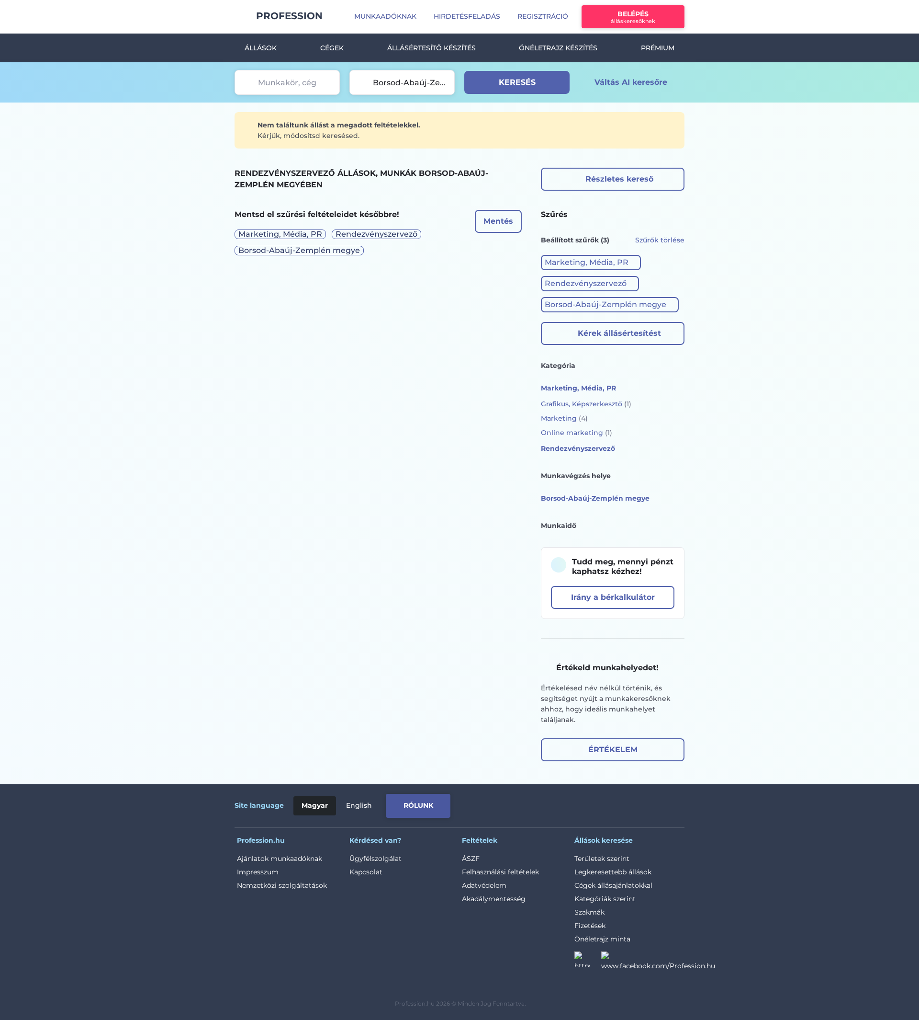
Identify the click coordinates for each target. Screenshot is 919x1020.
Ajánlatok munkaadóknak (279, 858)
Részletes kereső (619, 178)
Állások (261, 48)
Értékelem (613, 749)
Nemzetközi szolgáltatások (282, 885)
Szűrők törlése (659, 240)
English (359, 805)
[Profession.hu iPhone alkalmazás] (561, 804)
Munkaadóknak (385, 16)
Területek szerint (601, 858)
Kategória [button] (558, 365)
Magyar (315, 805)
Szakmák (589, 912)
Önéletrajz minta (602, 939)
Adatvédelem (484, 885)
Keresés (517, 82)
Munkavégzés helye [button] (576, 475)
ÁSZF (471, 858)
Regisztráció (542, 16)
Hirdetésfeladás (467, 16)
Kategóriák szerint (605, 898)
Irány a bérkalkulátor (613, 597)
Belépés (633, 17)
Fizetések (589, 925)
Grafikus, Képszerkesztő (586, 404)
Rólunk (418, 805)
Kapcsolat (365, 872)
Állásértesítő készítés (431, 48)
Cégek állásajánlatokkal (613, 885)
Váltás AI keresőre (630, 82)
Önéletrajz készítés (558, 48)
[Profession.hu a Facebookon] (658, 962)
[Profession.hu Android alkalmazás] (641, 804)
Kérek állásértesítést (619, 333)
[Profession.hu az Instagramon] (587, 962)
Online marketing (576, 432)
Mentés (498, 221)
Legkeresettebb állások (612, 872)
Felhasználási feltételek (500, 872)
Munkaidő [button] (558, 525)
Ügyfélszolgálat (375, 858)
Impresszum (258, 872)
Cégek (332, 48)
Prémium (657, 48)
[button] (591, 262)
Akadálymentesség (494, 898)
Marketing (564, 418)
